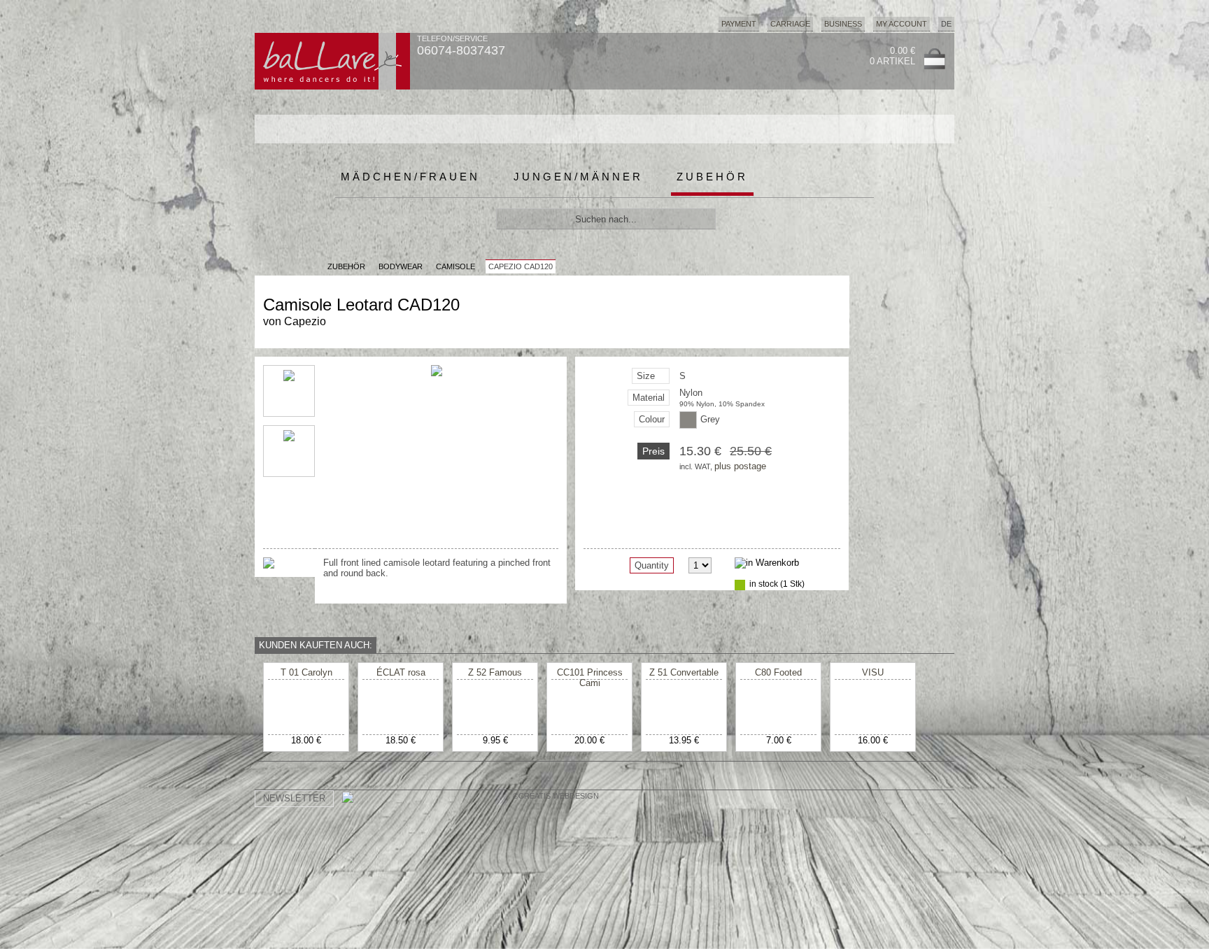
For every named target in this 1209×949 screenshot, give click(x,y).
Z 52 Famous (495, 672)
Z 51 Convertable (684, 672)
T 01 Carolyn (306, 672)
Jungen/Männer (578, 177)
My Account (901, 24)
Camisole (455, 266)
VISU (873, 672)
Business (843, 24)
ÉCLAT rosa (400, 672)
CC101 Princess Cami (590, 677)
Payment (738, 24)
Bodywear (401, 266)
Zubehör (712, 177)
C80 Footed (778, 672)
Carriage (790, 24)
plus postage (740, 466)
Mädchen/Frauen (410, 177)
